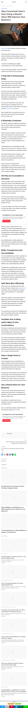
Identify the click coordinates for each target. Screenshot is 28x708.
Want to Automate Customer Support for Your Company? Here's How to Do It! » (16, 442)
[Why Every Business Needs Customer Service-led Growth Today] (14, 652)
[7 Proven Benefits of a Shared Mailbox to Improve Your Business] (14, 521)
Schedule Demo (11, 703)
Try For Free (18, 703)
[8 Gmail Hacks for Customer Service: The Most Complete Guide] (14, 477)
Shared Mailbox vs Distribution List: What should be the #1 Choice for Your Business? (13, 509)
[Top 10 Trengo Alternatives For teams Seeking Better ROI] (14, 572)
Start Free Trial (6, 221)
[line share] (15, 454)
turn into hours (9, 108)
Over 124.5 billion (5, 48)
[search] (26, 2)
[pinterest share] (7, 454)
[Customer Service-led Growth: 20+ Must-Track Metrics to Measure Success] (14, 599)
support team (22, 288)
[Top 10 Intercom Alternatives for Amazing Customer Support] (14, 625)
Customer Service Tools (7, 580)
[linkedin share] (10, 454)
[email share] (5, 454)
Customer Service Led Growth (8, 660)
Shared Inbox (4, 8)
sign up (15, 409)
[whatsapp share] (12, 454)
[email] (7, 706)
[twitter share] (2, 454)
